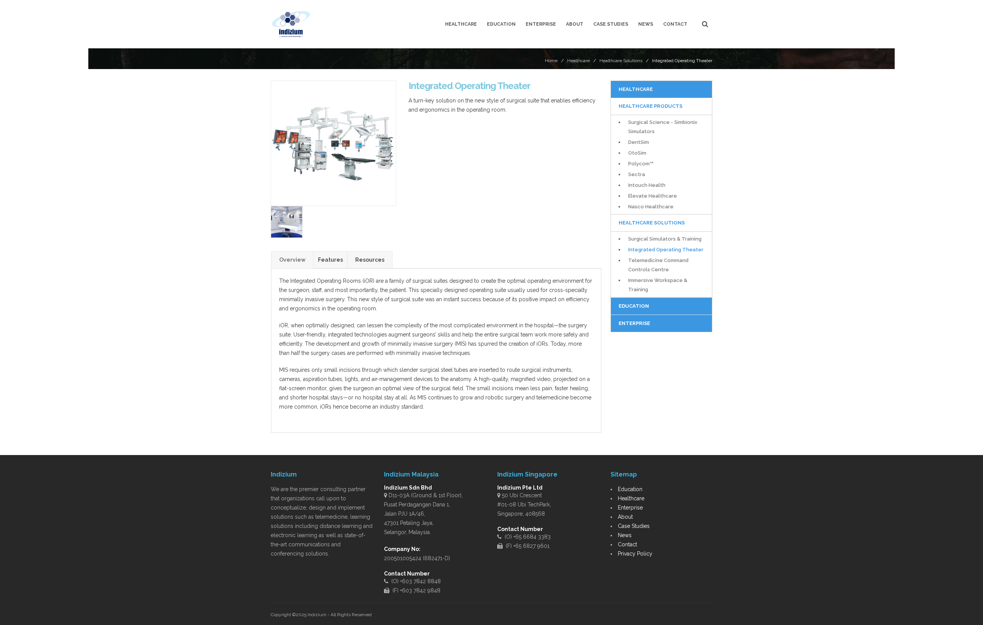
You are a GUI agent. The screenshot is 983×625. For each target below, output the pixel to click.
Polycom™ (641, 164)
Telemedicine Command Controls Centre (658, 264)
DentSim (638, 142)
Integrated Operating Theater (665, 249)
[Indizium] (291, 24)
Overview (292, 260)
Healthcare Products (650, 106)
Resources (369, 260)
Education (501, 24)
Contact (675, 24)
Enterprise (541, 24)
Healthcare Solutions (620, 60)
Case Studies (610, 24)
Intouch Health (646, 185)
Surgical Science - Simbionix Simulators (662, 126)
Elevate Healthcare (652, 196)
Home (551, 60)
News (645, 24)
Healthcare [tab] (636, 89)
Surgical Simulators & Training (665, 239)
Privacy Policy (635, 554)
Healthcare (461, 24)
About (574, 24)
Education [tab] (634, 306)
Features (330, 260)
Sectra (636, 174)
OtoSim (637, 153)
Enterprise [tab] (634, 323)
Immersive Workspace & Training (657, 284)
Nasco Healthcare (651, 206)
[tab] (292, 260)
